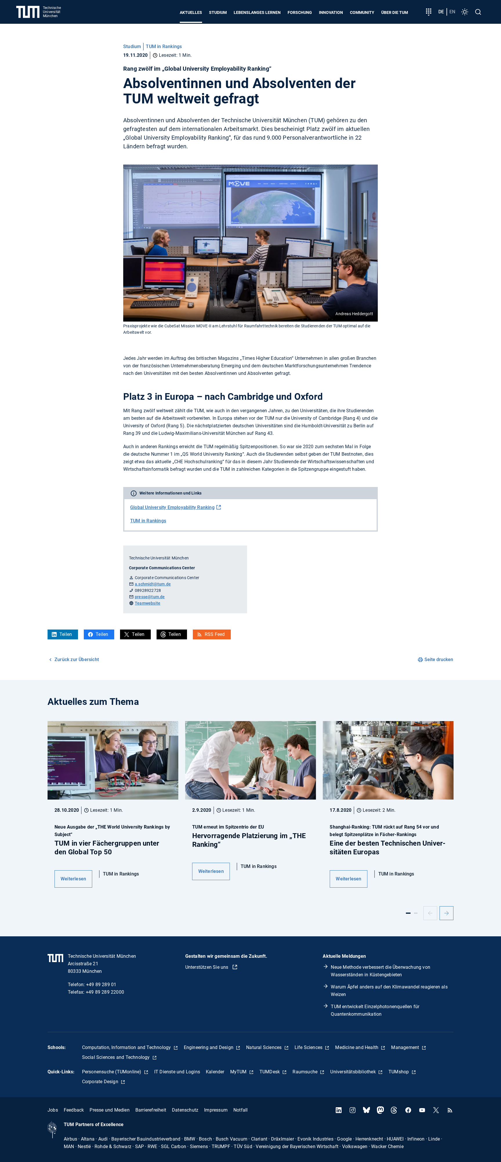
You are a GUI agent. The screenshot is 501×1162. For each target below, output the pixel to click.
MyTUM (239, 1072)
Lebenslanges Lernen (257, 12)
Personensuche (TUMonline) (112, 1072)
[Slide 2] (416, 913)
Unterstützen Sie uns (207, 967)
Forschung (300, 12)
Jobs (53, 1110)
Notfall (240, 1110)
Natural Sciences (264, 1047)
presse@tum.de (150, 596)
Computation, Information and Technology (127, 1047)
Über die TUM (394, 12)
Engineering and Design (209, 1047)
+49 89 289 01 (101, 984)
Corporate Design (100, 1081)
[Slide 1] (408, 913)
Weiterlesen (73, 879)
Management (405, 1047)
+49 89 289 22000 (105, 992)
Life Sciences (309, 1047)
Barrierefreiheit (150, 1110)
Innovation (331, 12)
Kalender (215, 1072)
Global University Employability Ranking (172, 507)
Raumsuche (306, 1072)
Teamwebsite (147, 603)
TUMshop (399, 1072)
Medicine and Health (357, 1047)
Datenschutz (185, 1110)
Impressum (216, 1110)
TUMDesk (270, 1072)
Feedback (74, 1110)
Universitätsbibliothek (353, 1072)
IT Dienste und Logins (177, 1072)
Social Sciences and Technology (116, 1057)
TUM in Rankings (164, 46)
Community (362, 12)
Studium (218, 12)
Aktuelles (191, 12)
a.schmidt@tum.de (153, 584)
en (452, 11)
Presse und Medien (109, 1110)
